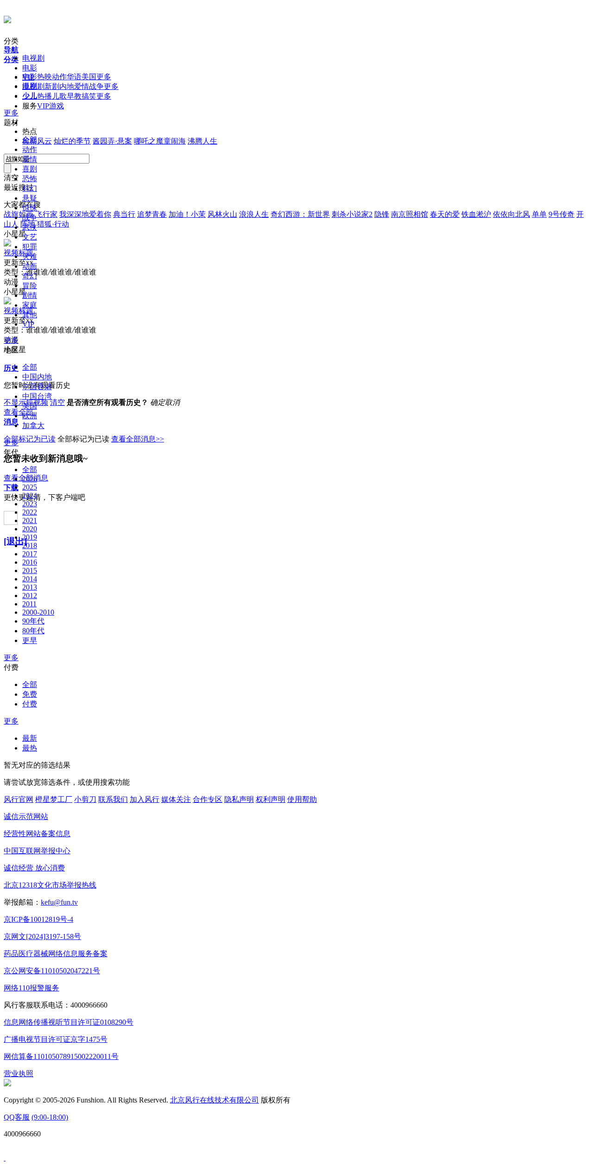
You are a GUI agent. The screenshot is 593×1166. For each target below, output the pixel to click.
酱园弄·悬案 (112, 141)
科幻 (29, 188)
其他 (29, 315)
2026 (29, 479)
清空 (57, 402)
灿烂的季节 (72, 141)
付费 (11, 667)
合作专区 (207, 799)
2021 (29, 520)
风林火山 (222, 214)
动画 (29, 266)
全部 (29, 140)
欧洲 (29, 416)
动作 (59, 77)
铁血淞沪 (476, 214)
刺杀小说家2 (352, 214)
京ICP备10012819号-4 (38, 919)
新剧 (51, 86)
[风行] (7, 18)
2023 (29, 504)
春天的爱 (445, 214)
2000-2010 (38, 612)
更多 (103, 77)
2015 (29, 570)
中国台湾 (37, 396)
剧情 (29, 295)
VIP (43, 106)
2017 (29, 554)
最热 (29, 748)
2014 (29, 579)
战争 (96, 86)
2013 (29, 587)
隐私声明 (239, 799)
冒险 (29, 286)
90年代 (33, 621)
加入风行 (144, 799)
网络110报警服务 (31, 988)
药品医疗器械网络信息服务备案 (55, 954)
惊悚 (29, 208)
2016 (29, 562)
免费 (29, 694)
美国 (89, 77)
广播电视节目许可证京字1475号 (55, 1039)
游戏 (56, 106)
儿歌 (59, 96)
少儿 (29, 96)
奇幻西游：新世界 (300, 214)
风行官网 (18, 799)
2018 (29, 545)
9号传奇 (561, 214)
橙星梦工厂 (53, 799)
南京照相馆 (409, 214)
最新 (29, 738)
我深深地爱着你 (85, 214)
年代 (11, 452)
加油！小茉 (187, 214)
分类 (11, 41)
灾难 (29, 256)
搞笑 (89, 96)
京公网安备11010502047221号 (52, 971)
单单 (539, 214)
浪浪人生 (254, 214)
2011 (29, 604)
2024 (29, 495)
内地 (66, 86)
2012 (29, 595)
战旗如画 (18, 214)
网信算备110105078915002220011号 (61, 1056)
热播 (44, 96)
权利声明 (270, 799)
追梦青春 (152, 214)
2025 (29, 487)
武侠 (29, 227)
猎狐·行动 (53, 224)
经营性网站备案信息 (37, 834)
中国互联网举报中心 (37, 851)
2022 (29, 512)
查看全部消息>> (137, 439)
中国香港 (37, 387)
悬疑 (29, 198)
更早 (29, 640)
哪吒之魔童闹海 (160, 141)
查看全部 (18, 412)
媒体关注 (176, 799)
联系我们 (113, 799)
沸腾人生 (202, 141)
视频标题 (18, 253)
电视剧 (33, 58)
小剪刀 (85, 799)
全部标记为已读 (30, 439)
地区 (11, 350)
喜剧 (29, 169)
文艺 (29, 237)
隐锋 (381, 214)
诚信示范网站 (26, 816)
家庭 (29, 305)
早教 (74, 96)
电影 (29, 68)
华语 (74, 77)
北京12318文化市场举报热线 (50, 885)
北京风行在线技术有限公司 (214, 1100)
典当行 (124, 214)
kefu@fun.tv (59, 902)
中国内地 (37, 377)
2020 (29, 529)
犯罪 (29, 247)
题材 (11, 122)
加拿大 (33, 425)
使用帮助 (302, 799)
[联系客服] (5, 1158)
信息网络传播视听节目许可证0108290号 (68, 1022)
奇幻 (29, 276)
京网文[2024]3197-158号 (42, 936)
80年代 (33, 631)
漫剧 (29, 86)
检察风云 (37, 141)
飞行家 (46, 214)
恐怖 (29, 179)
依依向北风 (511, 214)
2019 (29, 537)
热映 (44, 77)
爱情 (81, 86)
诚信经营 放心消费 (34, 868)
